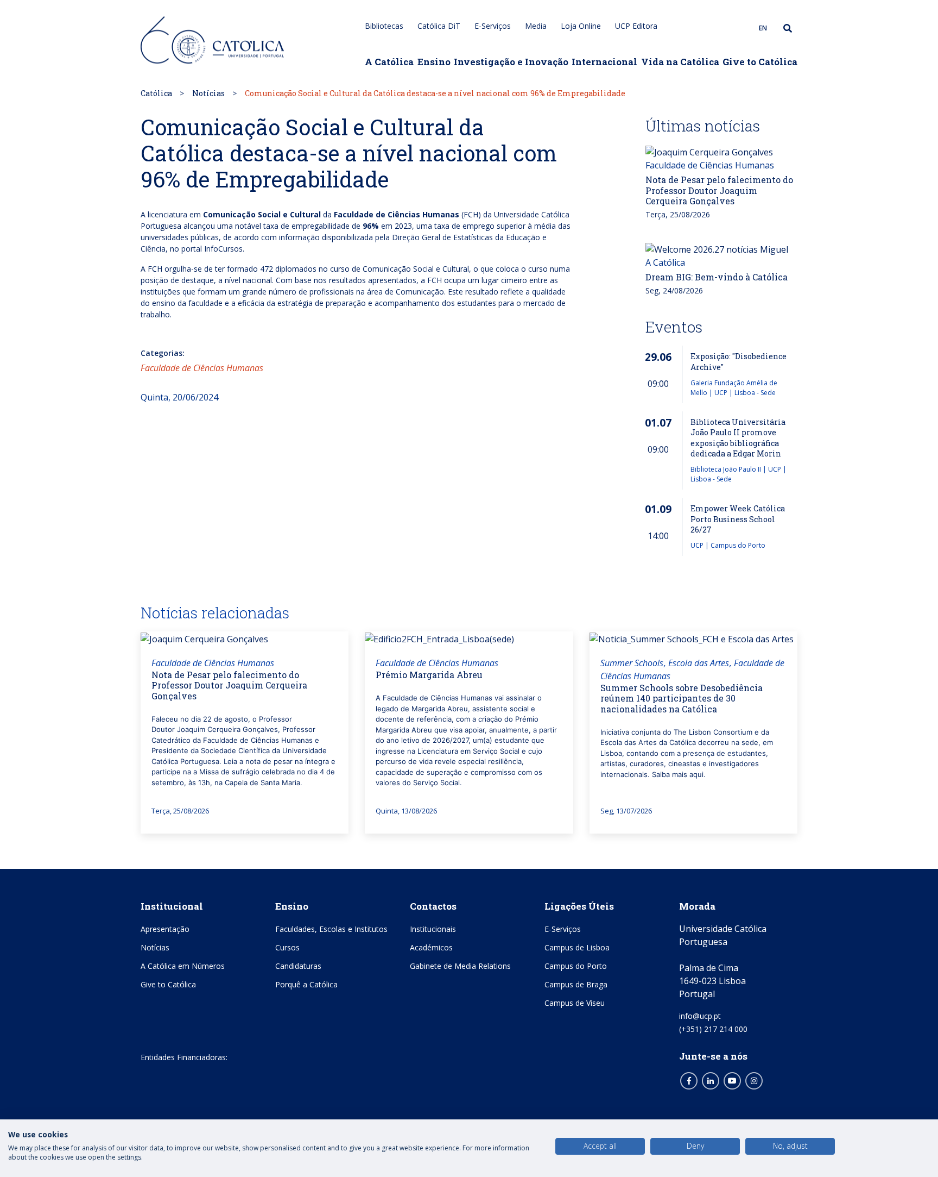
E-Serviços (492, 26)
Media (536, 26)
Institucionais (433, 929)
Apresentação (165, 929)
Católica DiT (438, 26)
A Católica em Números (183, 966)
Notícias (208, 93)
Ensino (434, 61)
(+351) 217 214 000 (713, 1029)
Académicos (431, 947)
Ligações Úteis (579, 906)
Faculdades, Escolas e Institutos (331, 929)
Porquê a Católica (306, 984)
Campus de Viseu (574, 1003)
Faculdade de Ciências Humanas (202, 368)
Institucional (172, 906)
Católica (156, 93)
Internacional (604, 61)
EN (763, 28)
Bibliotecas (384, 26)
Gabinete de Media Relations (460, 966)
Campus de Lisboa (577, 947)
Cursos (287, 947)
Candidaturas (298, 966)
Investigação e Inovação (511, 61)
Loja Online (581, 26)
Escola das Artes (698, 663)
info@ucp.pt (700, 1016)
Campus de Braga (575, 984)
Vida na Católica (680, 61)
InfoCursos (223, 248)
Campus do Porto (575, 966)
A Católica (389, 61)
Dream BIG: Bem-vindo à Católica (716, 277)
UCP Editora (636, 26)
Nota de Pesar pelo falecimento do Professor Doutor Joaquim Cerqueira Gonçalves (719, 190)
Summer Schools (631, 663)
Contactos (433, 906)
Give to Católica (759, 61)
